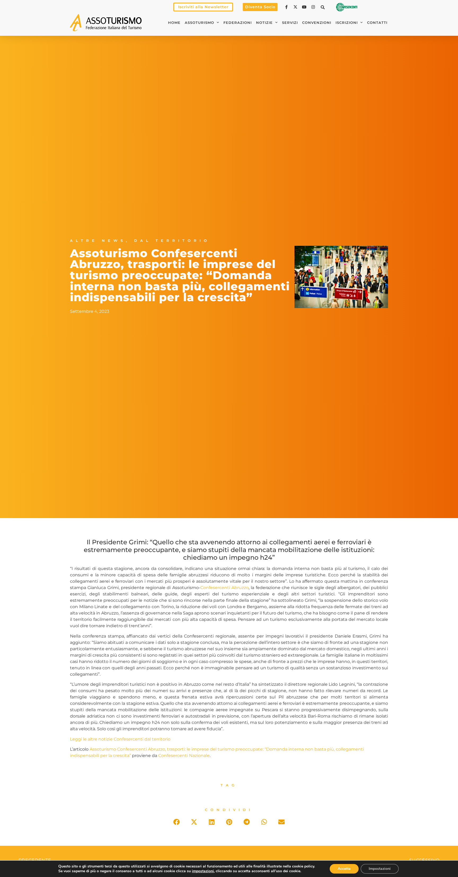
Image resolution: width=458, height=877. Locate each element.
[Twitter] (296, 7)
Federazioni (237, 23)
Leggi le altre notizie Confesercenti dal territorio (120, 739)
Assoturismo (199, 23)
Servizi (290, 23)
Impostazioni (380, 868)
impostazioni (203, 871)
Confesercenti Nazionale (184, 755)
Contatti (377, 23)
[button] (323, 7)
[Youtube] (305, 7)
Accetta (344, 868)
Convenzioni (316, 23)
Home (174, 23)
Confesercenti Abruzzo (224, 587)
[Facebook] (287, 7)
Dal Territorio (172, 241)
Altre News (98, 241)
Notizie (264, 23)
